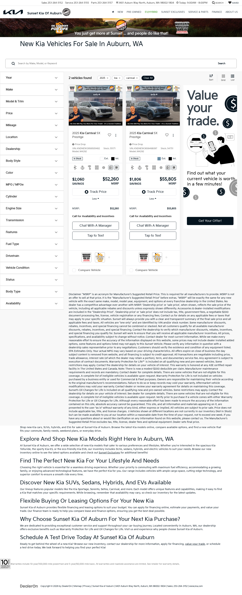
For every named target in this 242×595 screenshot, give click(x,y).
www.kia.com (196, 586)
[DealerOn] (29, 586)
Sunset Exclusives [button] (173, 12)
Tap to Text (95, 235)
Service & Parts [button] (198, 12)
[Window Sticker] (116, 167)
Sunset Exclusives (109, 452)
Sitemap (77, 586)
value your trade (195, 544)
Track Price (98, 192)
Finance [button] (217, 12)
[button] (118, 105)
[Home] (113, 12)
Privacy (87, 586)
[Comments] (110, 167)
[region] (95, 211)
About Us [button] (232, 12)
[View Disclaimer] (104, 167)
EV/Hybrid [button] (151, 12)
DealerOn (67, 586)
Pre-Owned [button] (134, 12)
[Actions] (116, 135)
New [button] (120, 12)
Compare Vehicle (89, 270)
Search (221, 63)
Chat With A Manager (96, 226)
